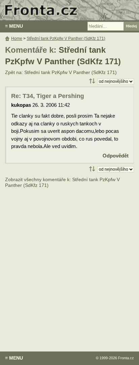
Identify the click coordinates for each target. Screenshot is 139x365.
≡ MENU (14, 26)
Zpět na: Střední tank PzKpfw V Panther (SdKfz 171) (61, 72)
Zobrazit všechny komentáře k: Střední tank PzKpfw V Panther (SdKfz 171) (62, 182)
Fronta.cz (126, 358)
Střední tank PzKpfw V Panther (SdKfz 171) (66, 38)
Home (16, 38)
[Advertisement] (69, 265)
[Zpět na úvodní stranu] (69, 10)
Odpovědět (116, 156)
